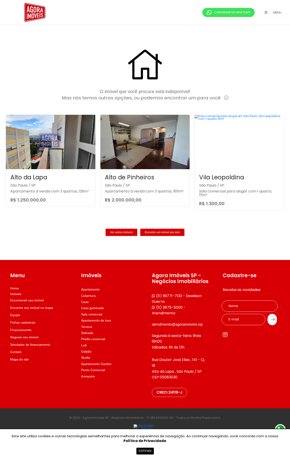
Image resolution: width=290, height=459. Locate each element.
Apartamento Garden (96, 364)
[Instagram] (225, 334)
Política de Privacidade (144, 440)
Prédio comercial (93, 339)
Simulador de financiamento (30, 344)
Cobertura (88, 296)
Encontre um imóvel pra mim (162, 232)
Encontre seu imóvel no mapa (31, 308)
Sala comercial (91, 314)
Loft (84, 345)
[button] (273, 12)
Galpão (86, 351)
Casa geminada (92, 308)
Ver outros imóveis (121, 232)
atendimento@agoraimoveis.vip (177, 324)
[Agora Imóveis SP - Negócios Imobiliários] (37, 12)
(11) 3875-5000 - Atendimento (169, 310)
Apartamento (90, 289)
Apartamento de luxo (96, 320)
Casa (85, 302)
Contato (16, 352)
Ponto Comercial (93, 370)
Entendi (145, 451)
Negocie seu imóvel (24, 337)
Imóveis (15, 294)
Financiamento (20, 330)
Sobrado (87, 333)
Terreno (86, 327)
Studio (85, 357)
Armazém (88, 376)
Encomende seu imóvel (27, 300)
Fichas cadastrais (22, 322)
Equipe (15, 315)
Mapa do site (19, 359)
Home (14, 288)
